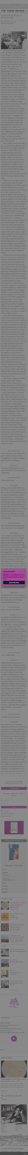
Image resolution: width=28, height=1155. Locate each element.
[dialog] (14, 577)
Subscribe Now (14, 582)
